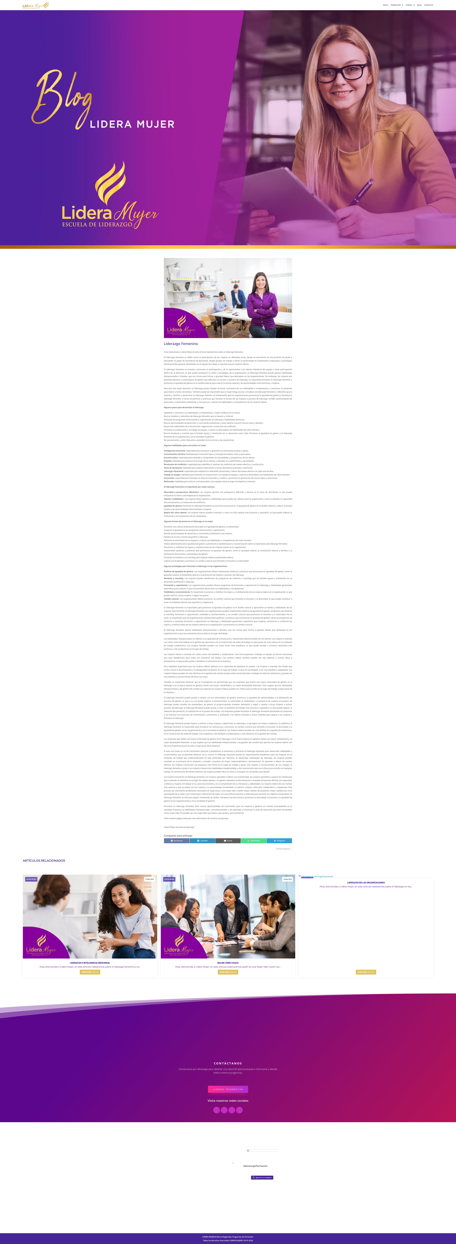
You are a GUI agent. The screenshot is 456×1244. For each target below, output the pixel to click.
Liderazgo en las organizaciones (366, 882)
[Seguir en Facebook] (216, 1110)
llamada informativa (228, 1089)
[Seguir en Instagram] (224, 1110)
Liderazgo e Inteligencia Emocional (90, 963)
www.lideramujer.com (173, 822)
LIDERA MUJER (31, 879)
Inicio (385, 5)
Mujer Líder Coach (228, 963)
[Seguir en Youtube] (231, 1110)
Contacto (428, 5)
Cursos (409, 5)
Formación (396, 5)
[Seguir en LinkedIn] (239, 1110)
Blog (419, 5)
